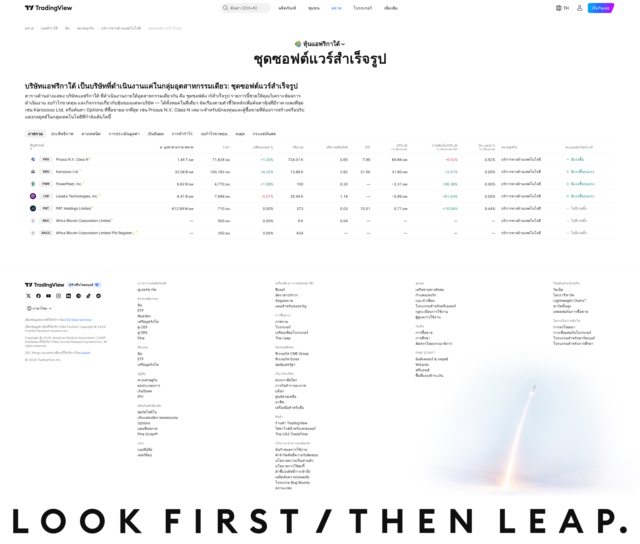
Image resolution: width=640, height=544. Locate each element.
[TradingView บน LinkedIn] (68, 295)
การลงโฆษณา (564, 327)
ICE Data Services (79, 320)
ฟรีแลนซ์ (423, 370)
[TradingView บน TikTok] (88, 295)
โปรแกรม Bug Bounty (292, 482)
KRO (46, 171)
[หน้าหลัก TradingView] (48, 7)
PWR (46, 184)
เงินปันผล (145, 391)
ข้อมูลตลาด (284, 300)
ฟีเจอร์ (280, 289)
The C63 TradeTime (291, 434)
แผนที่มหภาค (148, 428)
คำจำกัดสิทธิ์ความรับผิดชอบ (296, 455)
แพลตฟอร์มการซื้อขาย (570, 311)
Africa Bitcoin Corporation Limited (83, 220)
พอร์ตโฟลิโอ (147, 412)
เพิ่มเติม (391, 7)
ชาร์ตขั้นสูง (562, 306)
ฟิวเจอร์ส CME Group (292, 353)
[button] (300, 8)
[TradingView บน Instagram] (58, 295)
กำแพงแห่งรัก (426, 295)
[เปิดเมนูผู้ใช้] (580, 8)
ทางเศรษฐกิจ (147, 380)
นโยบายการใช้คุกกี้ (289, 466)
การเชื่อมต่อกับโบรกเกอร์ (572, 332)
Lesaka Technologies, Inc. (77, 196)
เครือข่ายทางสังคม (430, 289)
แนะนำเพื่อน (425, 300)
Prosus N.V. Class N (72, 159)
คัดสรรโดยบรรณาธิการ (434, 343)
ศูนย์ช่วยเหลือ (285, 396)
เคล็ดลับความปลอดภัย (292, 477)
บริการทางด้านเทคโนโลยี (521, 159)
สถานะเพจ (283, 488)
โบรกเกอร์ (363, 7)
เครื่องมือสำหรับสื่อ (289, 407)
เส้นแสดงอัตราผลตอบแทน (158, 417)
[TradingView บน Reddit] (98, 295)
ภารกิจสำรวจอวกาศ (290, 385)
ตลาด (337, 7)
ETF (141, 310)
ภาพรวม (281, 321)
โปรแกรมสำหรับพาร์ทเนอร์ (574, 338)
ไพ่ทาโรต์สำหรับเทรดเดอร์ (295, 428)
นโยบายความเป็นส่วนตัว (294, 460)
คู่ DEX (143, 332)
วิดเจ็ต (558, 289)
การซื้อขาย (424, 332)
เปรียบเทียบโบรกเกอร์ (291, 332)
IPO (141, 396)
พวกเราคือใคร (286, 380)
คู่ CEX (143, 327)
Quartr (86, 353)
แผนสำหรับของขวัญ (290, 306)
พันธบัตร (144, 316)
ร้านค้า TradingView (291, 423)
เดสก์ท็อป (145, 455)
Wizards (422, 364)
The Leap (283, 338)
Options (144, 423)
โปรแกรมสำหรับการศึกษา (573, 343)
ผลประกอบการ (149, 385)
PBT (46, 208)
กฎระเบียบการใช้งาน (432, 311)
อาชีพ (279, 402)
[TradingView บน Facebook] (38, 295)
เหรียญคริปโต (148, 321)
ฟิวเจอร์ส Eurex (287, 359)
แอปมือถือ (145, 449)
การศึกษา (423, 338)
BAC (46, 220)
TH (566, 7)
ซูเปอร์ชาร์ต (147, 289)
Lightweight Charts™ (569, 300)
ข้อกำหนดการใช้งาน (291, 449)
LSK (46, 196)
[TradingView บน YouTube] (48, 295)
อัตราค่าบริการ (286, 295)
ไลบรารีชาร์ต (563, 295)
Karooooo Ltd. (67, 171)
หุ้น (140, 305)
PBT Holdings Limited (73, 208)
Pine (141, 338)
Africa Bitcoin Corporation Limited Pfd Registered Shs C (95, 233)
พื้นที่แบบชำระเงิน (429, 375)
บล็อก (279, 391)
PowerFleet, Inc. (69, 184)
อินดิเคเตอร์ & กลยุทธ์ (432, 359)
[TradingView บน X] (28, 295)
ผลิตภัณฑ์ (287, 7)
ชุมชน (314, 7)
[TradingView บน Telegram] (78, 295)
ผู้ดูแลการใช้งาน (428, 317)
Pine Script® (148, 434)
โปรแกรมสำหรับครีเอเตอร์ (436, 306)
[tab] (35, 133)
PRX (46, 159)
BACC (46, 233)
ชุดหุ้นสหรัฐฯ (285, 364)
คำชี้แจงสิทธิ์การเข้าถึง (292, 471)
